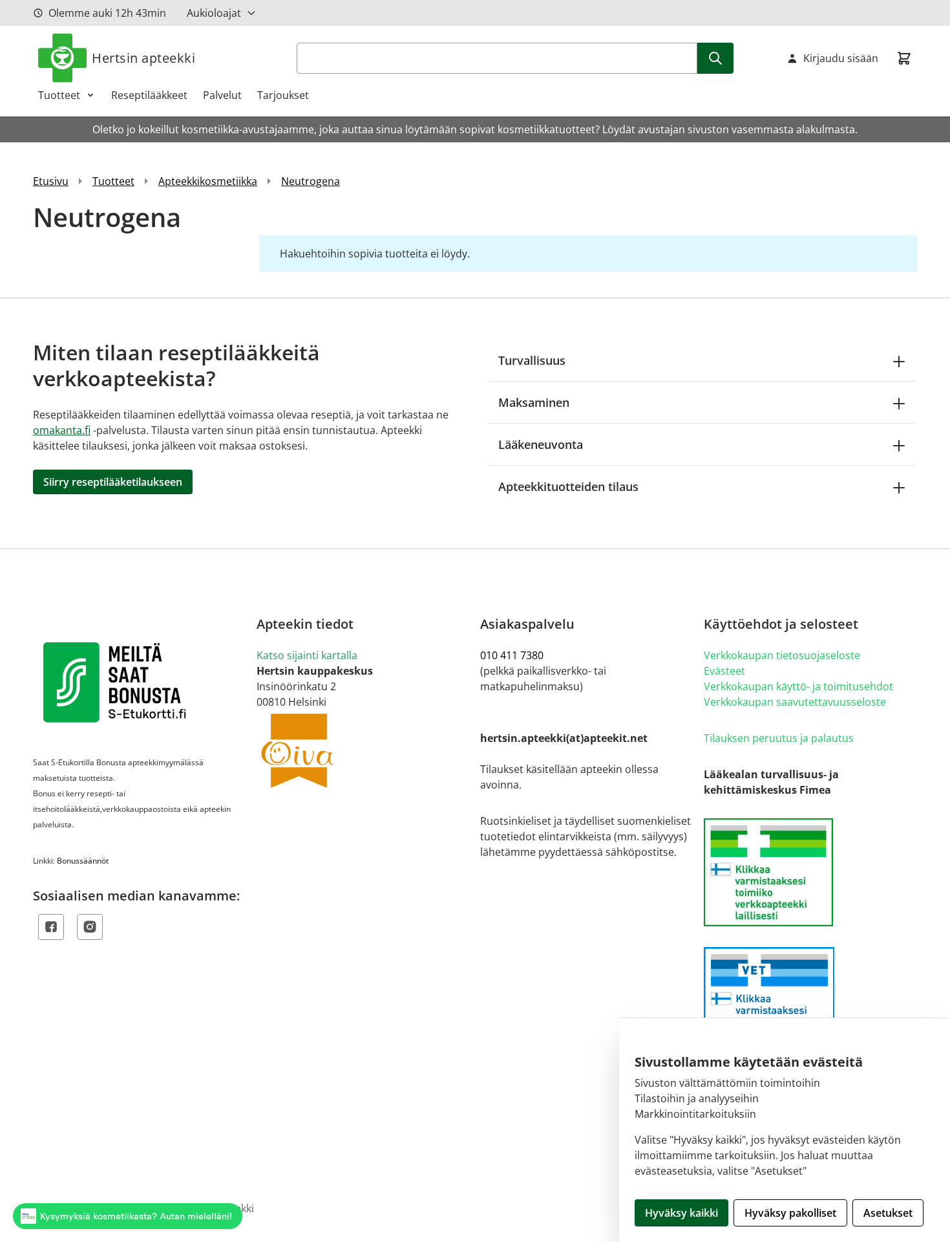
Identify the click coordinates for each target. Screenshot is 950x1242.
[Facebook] (51, 927)
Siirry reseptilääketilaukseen (112, 482)
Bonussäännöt (83, 860)
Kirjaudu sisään (840, 58)
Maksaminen (533, 402)
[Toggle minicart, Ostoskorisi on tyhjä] (904, 58)
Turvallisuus (531, 360)
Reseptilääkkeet (149, 95)
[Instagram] (90, 927)
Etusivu (51, 181)
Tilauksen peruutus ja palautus (779, 738)
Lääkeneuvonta (540, 444)
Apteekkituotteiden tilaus (568, 486)
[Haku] (715, 58)
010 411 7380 (512, 655)
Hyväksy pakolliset (790, 1213)
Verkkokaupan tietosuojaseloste (782, 655)
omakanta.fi (61, 430)
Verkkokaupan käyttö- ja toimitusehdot (798, 686)
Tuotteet (59, 95)
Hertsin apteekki (143, 58)
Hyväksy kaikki (681, 1213)
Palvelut (222, 95)
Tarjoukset (283, 95)
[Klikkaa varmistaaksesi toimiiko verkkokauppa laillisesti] (810, 872)
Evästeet (724, 671)
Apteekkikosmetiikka (207, 181)
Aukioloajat (214, 13)
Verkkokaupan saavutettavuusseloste (795, 702)
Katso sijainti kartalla (307, 655)
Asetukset (888, 1213)
